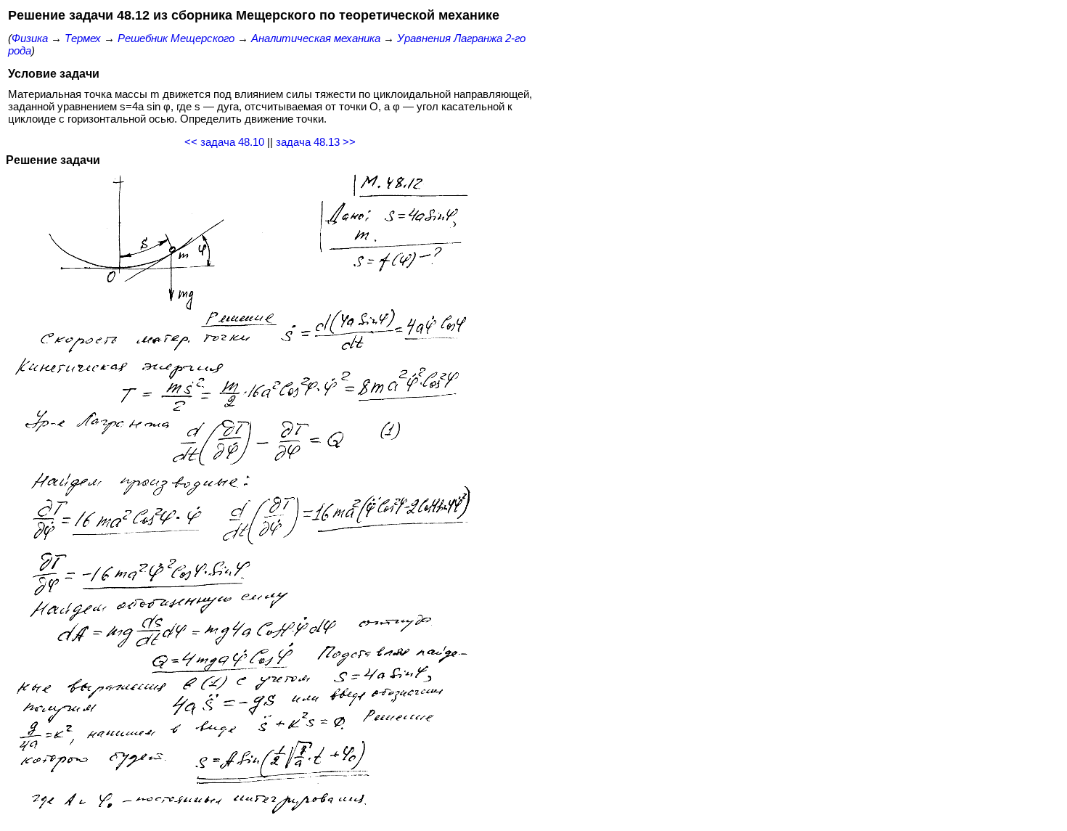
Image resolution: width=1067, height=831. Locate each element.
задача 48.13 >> (316, 142)
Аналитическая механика (315, 38)
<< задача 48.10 (224, 142)
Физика (30, 38)
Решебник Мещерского (176, 38)
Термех (83, 38)
